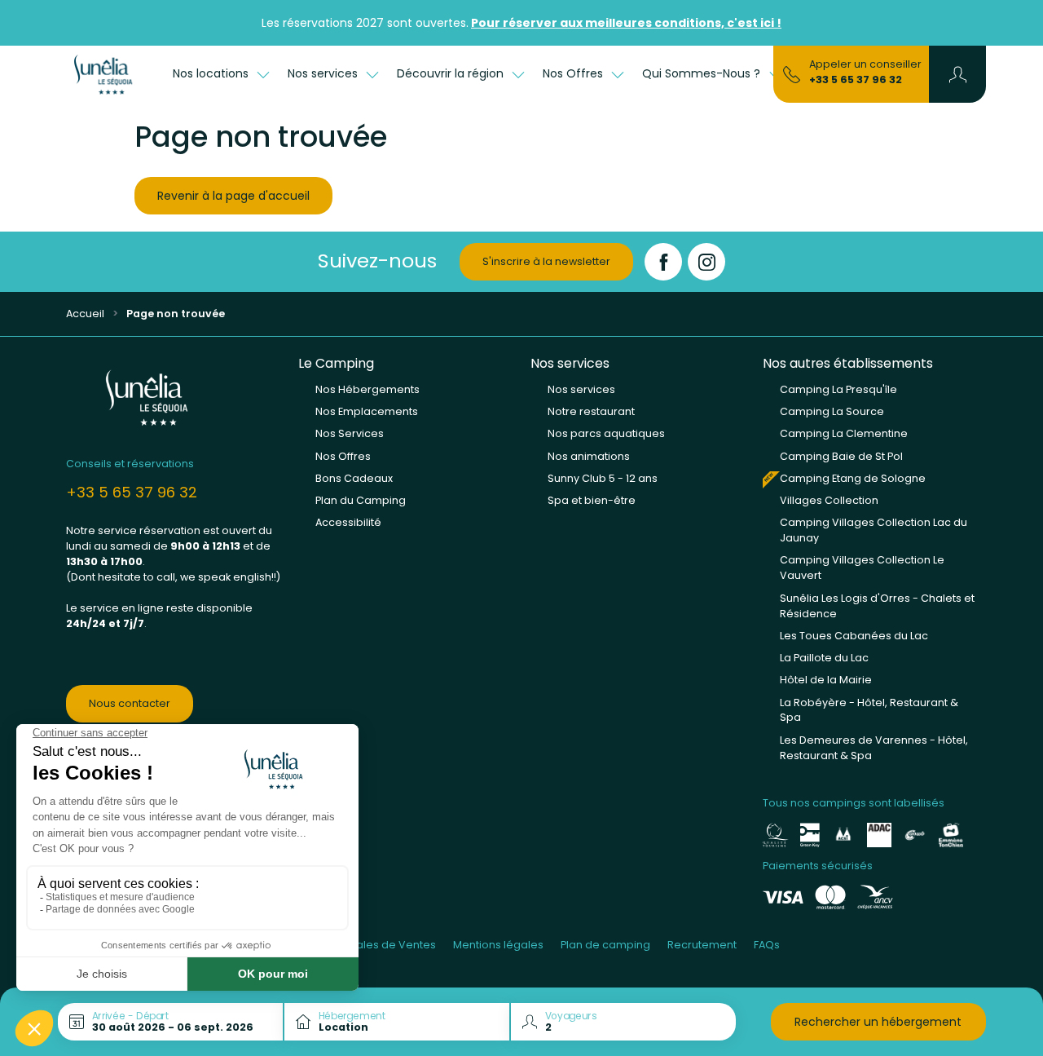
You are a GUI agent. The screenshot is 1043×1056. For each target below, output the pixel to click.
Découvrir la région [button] (452, 73)
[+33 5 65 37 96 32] (791, 73)
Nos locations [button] (212, 73)
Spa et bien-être (592, 500)
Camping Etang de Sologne (853, 478)
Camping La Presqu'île (838, 389)
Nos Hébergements (367, 389)
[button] (957, 74)
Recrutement (702, 945)
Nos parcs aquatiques (606, 433)
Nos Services (349, 433)
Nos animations (589, 456)
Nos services (581, 389)
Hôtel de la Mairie (826, 680)
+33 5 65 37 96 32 (855, 79)
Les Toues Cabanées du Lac (854, 636)
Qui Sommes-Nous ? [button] (703, 73)
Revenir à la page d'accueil (233, 196)
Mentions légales (498, 945)
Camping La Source (832, 411)
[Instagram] (706, 262)
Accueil (85, 313)
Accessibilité (348, 522)
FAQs (767, 945)
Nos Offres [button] (574, 73)
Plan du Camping (360, 500)
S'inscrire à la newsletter (546, 261)
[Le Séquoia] (110, 74)
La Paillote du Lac (824, 658)
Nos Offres (343, 456)
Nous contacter (129, 703)
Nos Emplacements (366, 411)
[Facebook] (663, 262)
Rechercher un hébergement (878, 1022)
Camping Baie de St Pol (841, 456)
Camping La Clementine (844, 433)
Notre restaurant (591, 411)
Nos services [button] (324, 73)
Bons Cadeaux (354, 478)
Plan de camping (605, 945)
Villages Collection (829, 500)
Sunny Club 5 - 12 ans (603, 478)
